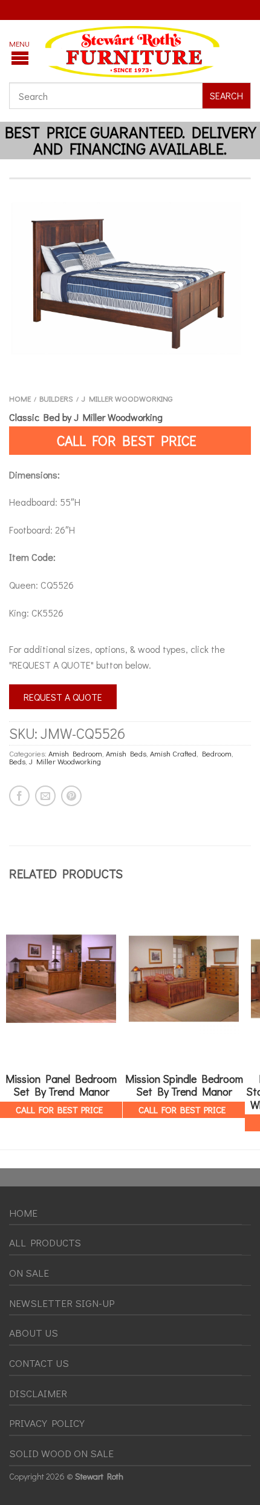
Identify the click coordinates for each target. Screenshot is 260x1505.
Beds (17, 761)
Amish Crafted (173, 753)
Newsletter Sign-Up (61, 1303)
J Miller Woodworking (127, 398)
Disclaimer (38, 1393)
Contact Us (39, 1363)
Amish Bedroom (75, 753)
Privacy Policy (47, 1423)
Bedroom (217, 753)
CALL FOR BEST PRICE (127, 440)
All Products (45, 1242)
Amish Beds (126, 753)
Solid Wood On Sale (61, 1453)
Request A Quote (63, 696)
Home (20, 398)
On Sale (29, 1273)
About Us (33, 1333)
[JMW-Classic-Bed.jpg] (130, 278)
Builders (56, 398)
